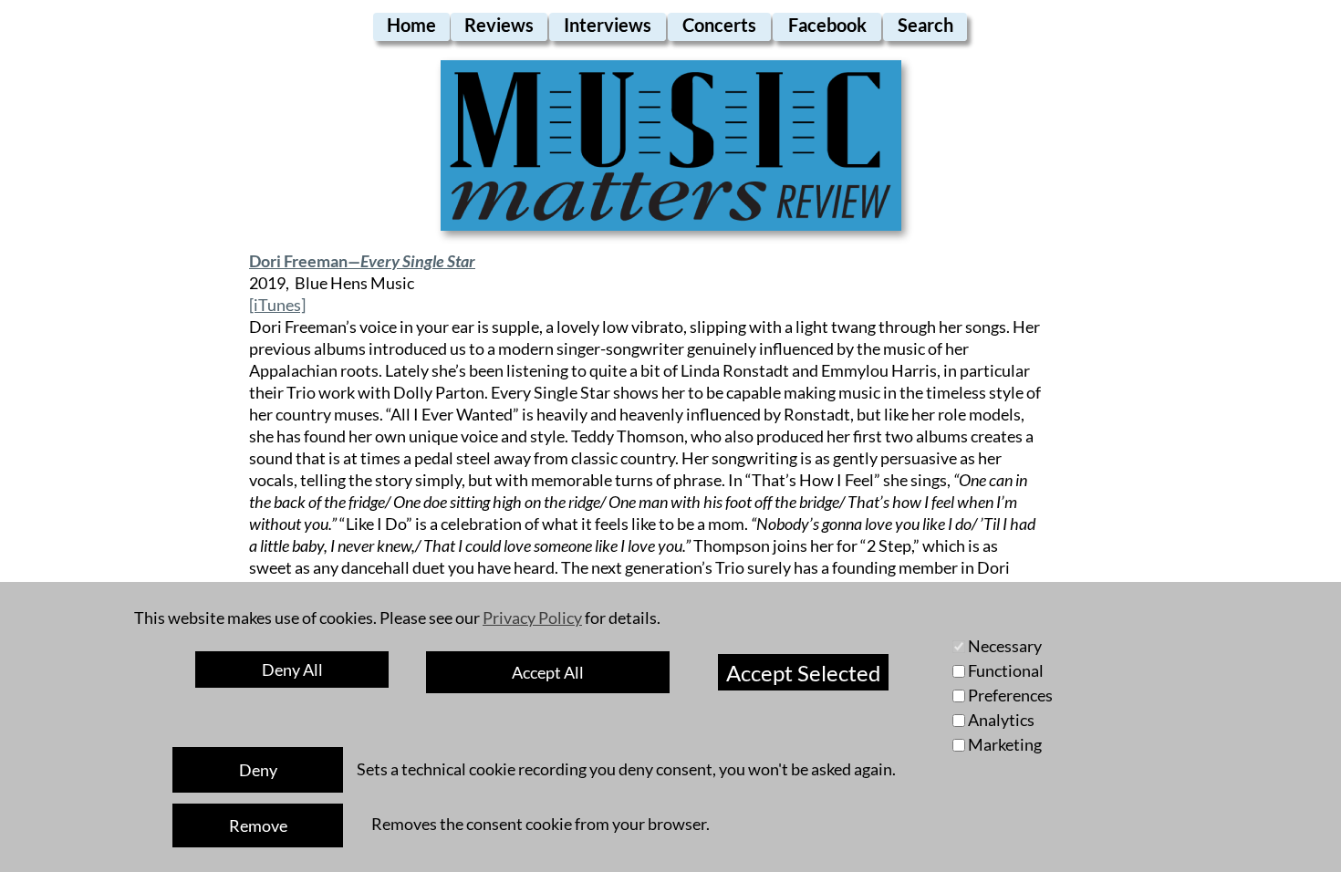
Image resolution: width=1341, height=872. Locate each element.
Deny (258, 770)
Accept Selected (803, 672)
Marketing (1005, 744)
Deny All (292, 669)
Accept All (548, 672)
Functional (1006, 670)
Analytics (1001, 720)
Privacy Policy (532, 617)
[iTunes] (277, 305)
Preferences (1010, 695)
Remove (258, 825)
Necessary (1005, 646)
